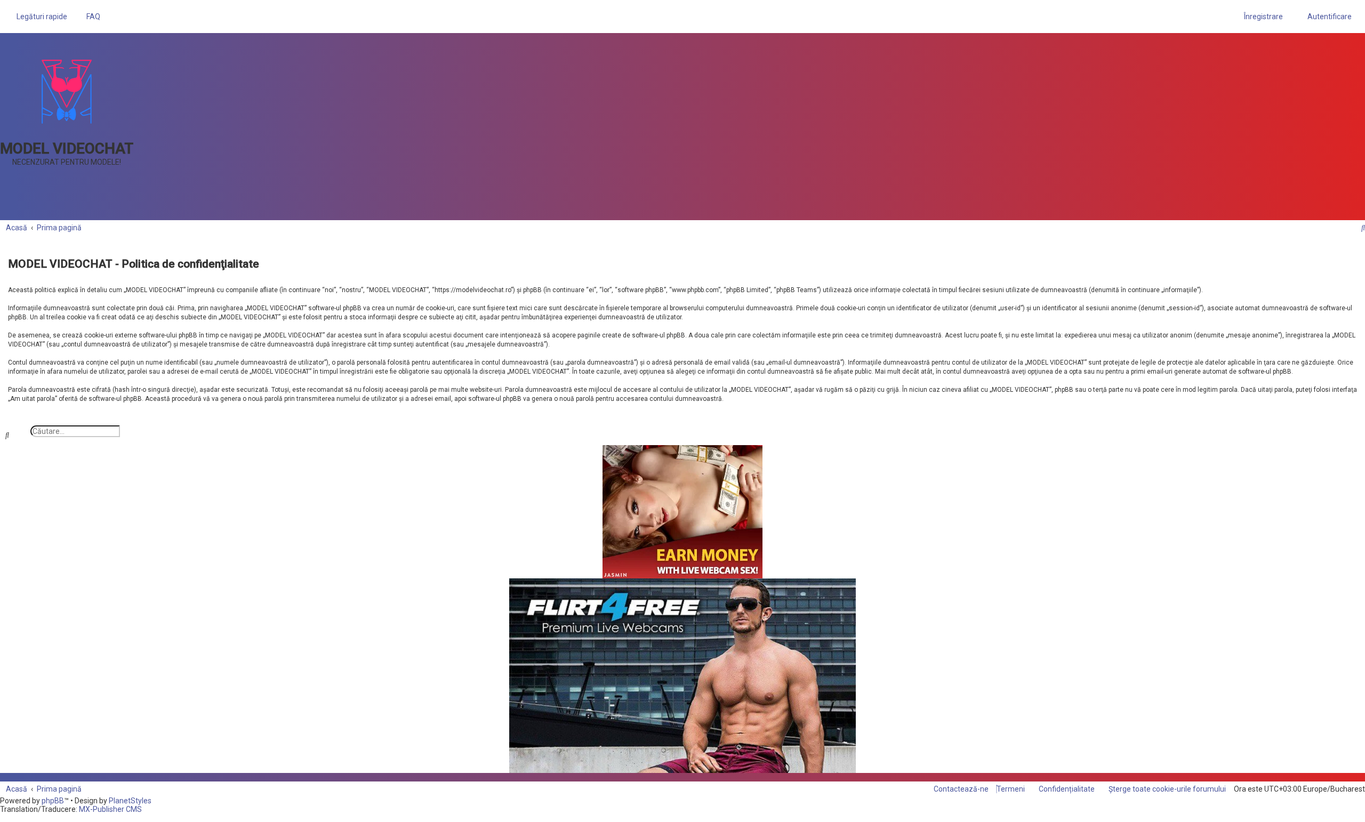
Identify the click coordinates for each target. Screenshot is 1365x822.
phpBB (53, 800)
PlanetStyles (130, 800)
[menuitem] (90, 16)
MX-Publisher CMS (110, 809)
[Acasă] (67, 91)
